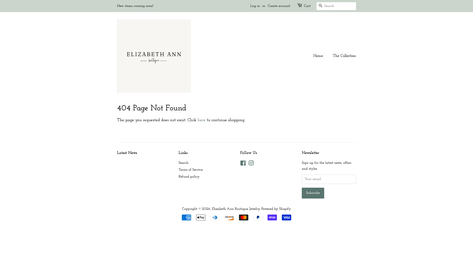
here (201, 120)
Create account (279, 6)
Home (318, 56)
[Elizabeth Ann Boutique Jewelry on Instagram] (251, 164)
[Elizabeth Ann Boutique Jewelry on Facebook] (243, 164)
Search (183, 163)
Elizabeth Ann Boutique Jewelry (236, 209)
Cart (307, 6)
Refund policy (189, 177)
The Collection (344, 56)
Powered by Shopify (276, 209)
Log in (255, 6)
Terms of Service (191, 170)
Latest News (127, 153)
